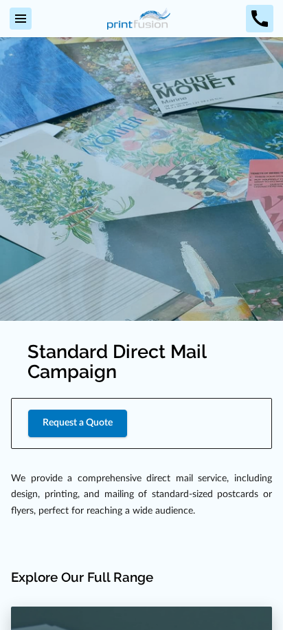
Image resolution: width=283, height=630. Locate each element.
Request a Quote (78, 423)
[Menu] (21, 19)
